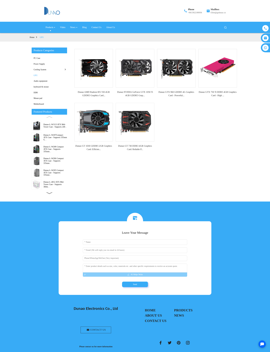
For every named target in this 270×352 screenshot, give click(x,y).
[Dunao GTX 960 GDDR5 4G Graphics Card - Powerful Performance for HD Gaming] (176, 68)
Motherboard (39, 104)
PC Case (37, 58)
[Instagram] (188, 343)
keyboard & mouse (41, 87)
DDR (36, 93)
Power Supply (39, 64)
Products (183, 310)
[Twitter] (170, 343)
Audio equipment (40, 81)
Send (135, 284)
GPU (42, 37)
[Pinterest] (179, 343)
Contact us (98, 329)
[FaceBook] (160, 343)
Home (32, 37)
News (179, 315)
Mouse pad (38, 98)
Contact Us (155, 321)
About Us (153, 315)
